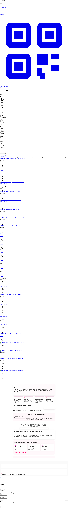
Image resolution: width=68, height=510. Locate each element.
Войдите (1, 159)
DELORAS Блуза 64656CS (18, 200)
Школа (2, 487)
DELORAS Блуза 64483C (17, 249)
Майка (2, 111)
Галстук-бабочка (3, 104)
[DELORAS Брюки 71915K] (7, 333)
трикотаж (2, 129)
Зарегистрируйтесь (5, 159)
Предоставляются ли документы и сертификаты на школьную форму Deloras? (34, 474)
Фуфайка (2, 120)
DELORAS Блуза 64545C (17, 241)
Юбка (2, 121)
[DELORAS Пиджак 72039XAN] (8, 370)
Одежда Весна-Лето (6, 85)
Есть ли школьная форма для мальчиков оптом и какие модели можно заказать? (34, 469)
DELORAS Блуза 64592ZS (20, 217)
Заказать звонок (2, 14)
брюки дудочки (3, 131)
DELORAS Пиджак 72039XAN (20, 370)
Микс (1, 149)
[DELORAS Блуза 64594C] (7, 209)
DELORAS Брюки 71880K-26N (20, 342)
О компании (3, 6)
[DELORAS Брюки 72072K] (7, 294)
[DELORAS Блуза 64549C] (7, 233)
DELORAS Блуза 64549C (17, 233)
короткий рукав (3, 135)
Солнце (2, 140)
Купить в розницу (6, 86)
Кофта (2, 109)
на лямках (2, 137)
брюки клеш (2, 133)
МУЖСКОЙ (2, 124)
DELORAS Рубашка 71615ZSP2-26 (21, 158)
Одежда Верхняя (2, 85)
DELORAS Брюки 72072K (18, 294)
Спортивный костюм (3, 117)
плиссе (2, 138)
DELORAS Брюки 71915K (18, 333)
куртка (2, 110)
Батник (2, 100)
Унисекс (2, 125)
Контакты (3, 8)
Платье (2, 114)
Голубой (2, 147)
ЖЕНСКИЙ (2, 123)
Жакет (2, 106)
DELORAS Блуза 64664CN (20, 182)
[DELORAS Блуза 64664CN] (8, 182)
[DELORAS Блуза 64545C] (7, 241)
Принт (2, 150)
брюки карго (2, 132)
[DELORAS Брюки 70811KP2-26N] (8, 350)
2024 (1, 143)
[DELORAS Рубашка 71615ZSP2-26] (8, 158)
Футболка (2, 119)
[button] (34, 155)
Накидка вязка (3, 112)
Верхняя (3, 485)
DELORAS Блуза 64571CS (18, 225)
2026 (1, 144)
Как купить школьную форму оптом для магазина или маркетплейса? (34, 464)
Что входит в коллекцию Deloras (19, 456)
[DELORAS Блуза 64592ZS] (8, 217)
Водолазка (2, 103)
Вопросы (3, 9)
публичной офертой (23, 492)
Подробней (1, 170)
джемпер (2, 105)
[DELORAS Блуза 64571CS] (7, 225)
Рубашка (2, 115)
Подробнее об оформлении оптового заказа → (21, 452)
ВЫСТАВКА (2, 86)
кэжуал (2, 136)
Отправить (66, 500)
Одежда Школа (16, 85)
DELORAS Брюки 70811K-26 (19, 358)
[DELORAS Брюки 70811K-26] (8, 358)
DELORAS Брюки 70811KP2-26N (21, 350)
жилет (2, 107)
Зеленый (2, 148)
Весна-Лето (3, 486)
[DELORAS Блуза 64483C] (7, 249)
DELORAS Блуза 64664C (18, 191)
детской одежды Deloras (36, 437)
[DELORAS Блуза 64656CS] (7, 200)
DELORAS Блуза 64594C (17, 209)
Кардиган (2, 108)
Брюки (2, 102)
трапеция (2, 141)
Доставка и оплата (4, 7)
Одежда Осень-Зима (11, 85)
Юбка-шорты (2, 122)
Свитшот (2, 116)
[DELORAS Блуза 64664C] (7, 191)
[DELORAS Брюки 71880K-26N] (8, 342)
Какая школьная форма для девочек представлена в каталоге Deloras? (34, 467)
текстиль (2, 128)
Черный (2, 152)
